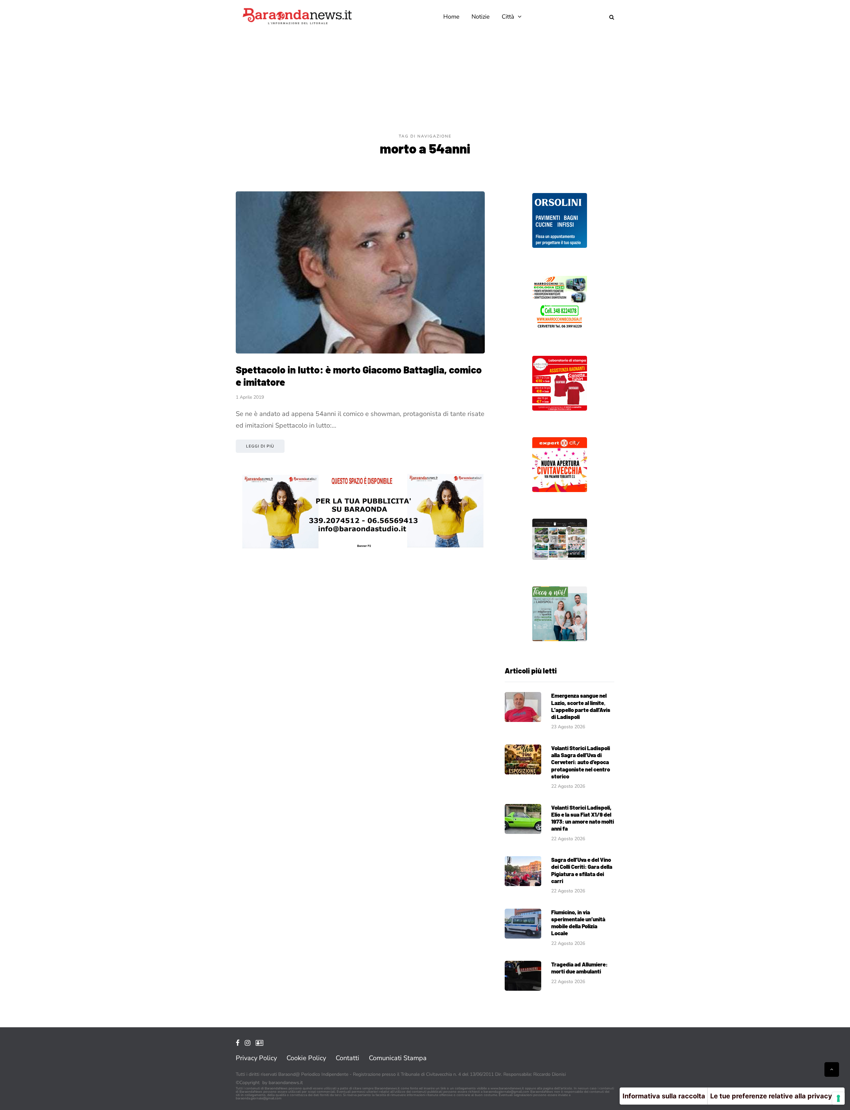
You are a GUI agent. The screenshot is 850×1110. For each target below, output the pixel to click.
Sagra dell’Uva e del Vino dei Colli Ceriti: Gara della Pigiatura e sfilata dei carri (581, 870)
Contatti (347, 1058)
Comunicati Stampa (398, 1058)
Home (451, 17)
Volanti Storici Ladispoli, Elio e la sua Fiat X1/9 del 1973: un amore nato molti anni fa (582, 818)
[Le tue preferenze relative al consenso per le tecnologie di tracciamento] (838, 1098)
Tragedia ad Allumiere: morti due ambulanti (579, 967)
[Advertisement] (425, 83)
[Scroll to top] (831, 1069)
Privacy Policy (256, 1058)
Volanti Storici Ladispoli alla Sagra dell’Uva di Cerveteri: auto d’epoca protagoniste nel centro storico (580, 762)
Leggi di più (260, 446)
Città (508, 17)
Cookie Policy (306, 1058)
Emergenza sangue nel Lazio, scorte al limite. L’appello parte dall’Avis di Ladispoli (580, 706)
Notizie (480, 17)
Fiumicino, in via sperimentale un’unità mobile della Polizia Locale (578, 923)
